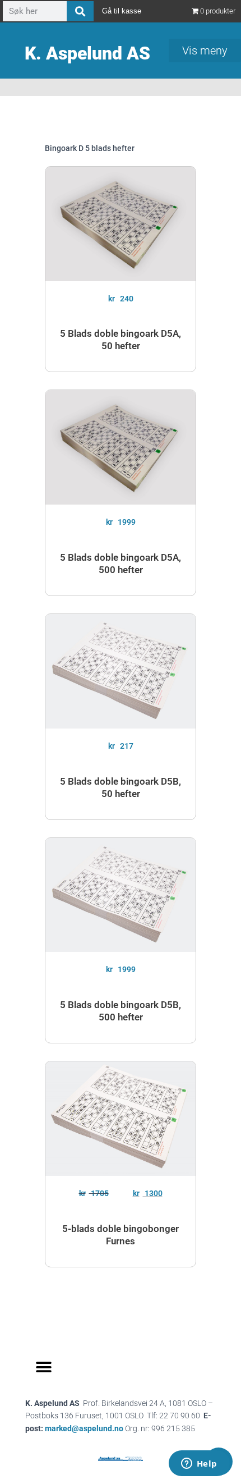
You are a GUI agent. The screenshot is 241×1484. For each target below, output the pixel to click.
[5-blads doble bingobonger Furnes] (120, 1118)
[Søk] (80, 11)
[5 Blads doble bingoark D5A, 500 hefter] (120, 447)
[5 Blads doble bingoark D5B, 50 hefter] (120, 671)
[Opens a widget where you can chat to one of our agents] (199, 1464)
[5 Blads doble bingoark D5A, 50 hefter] (120, 224)
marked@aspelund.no (120, 1428)
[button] (43, 1367)
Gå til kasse (121, 11)
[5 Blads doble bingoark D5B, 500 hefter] (120, 895)
